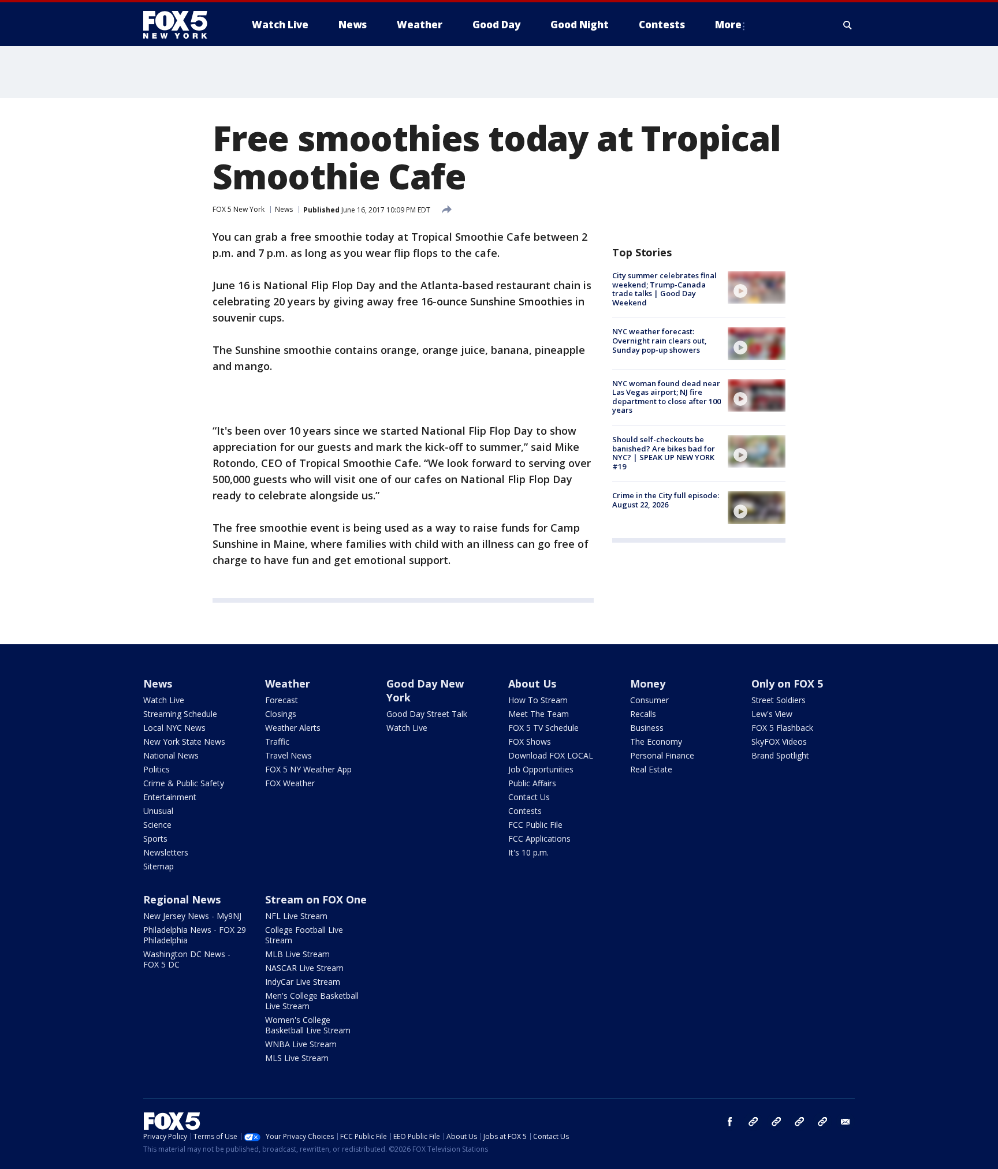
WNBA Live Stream (301, 1044)
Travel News (288, 755)
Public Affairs (532, 783)
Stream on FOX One (316, 899)
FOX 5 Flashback (782, 727)
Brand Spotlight (780, 755)
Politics (156, 769)
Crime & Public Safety (183, 783)
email (845, 1121)
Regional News (182, 899)
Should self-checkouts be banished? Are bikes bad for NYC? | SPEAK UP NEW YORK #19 (663, 453)
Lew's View (771, 713)
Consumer (649, 699)
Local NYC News (174, 727)
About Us (532, 683)
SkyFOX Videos (779, 741)
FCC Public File (535, 824)
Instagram (753, 1121)
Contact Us (529, 796)
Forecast (281, 699)
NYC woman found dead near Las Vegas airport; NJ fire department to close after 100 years (666, 397)
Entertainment (169, 796)
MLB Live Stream (297, 953)
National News (171, 755)
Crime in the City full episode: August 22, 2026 (665, 500)
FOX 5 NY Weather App (308, 769)
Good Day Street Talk (426, 713)
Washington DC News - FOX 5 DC (186, 959)
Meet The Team (538, 713)
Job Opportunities (541, 769)
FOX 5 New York (239, 209)
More (728, 24)
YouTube (799, 1121)
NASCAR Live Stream (304, 967)
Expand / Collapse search (848, 24)
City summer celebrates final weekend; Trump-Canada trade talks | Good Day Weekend (664, 289)
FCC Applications (539, 838)
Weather (287, 683)
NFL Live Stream (296, 915)
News (284, 209)
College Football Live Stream (304, 935)
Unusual (158, 810)
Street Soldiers (778, 699)
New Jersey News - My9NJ (192, 915)
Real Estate (651, 769)
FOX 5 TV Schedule (543, 727)
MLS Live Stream (297, 1057)
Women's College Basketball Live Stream (308, 1025)
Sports (155, 838)
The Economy (656, 741)
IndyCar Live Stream (302, 981)
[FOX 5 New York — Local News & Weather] (181, 25)
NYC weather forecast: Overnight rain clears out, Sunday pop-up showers (659, 340)
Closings (280, 713)
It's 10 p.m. (528, 852)
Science (157, 824)
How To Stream (538, 699)
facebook (730, 1121)
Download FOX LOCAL (550, 755)
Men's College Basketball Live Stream (312, 1000)
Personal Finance (662, 755)
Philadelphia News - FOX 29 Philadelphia (194, 935)
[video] (756, 287)
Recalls (643, 713)
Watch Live (163, 699)
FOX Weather (290, 783)
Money (647, 683)
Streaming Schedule (180, 713)
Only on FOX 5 (787, 683)
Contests (525, 810)
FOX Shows (529, 741)
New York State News (184, 741)
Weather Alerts (293, 727)
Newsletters (165, 852)
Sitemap (158, 866)
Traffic (277, 741)
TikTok (776, 1121)
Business (647, 727)
